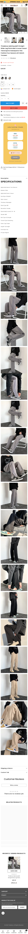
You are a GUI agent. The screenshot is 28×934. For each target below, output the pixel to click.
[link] (14, 843)
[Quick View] (19, 861)
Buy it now (14, 108)
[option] (14, 21)
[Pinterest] (3, 913)
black (12, 883)
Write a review (14, 785)
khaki (16, 883)
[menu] (2, 5)
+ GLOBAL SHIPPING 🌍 (12, 1)
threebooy (14, 874)
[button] (22, 33)
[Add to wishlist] (23, 103)
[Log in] (22, 5)
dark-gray (14, 883)
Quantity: (3, 95)
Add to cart (10, 103)
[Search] (6, 5)
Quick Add (14, 871)
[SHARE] (26, 103)
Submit (22, 907)
